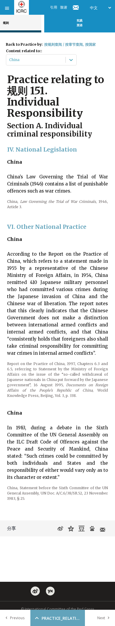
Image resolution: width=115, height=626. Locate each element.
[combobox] (9, 60)
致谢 (63, 7)
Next (101, 617)
